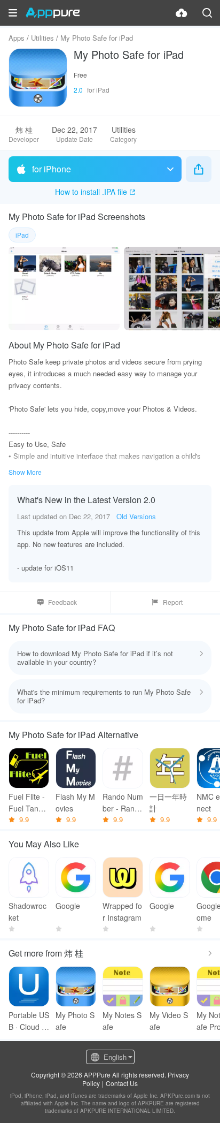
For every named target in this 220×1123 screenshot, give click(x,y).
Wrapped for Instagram (122, 911)
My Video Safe (169, 1021)
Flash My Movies (75, 802)
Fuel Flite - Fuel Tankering (29, 802)
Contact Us (122, 1083)
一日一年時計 (168, 802)
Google (68, 905)
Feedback (62, 601)
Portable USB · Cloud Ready (29, 1021)
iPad (22, 234)
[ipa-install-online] (181, 13)
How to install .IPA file (91, 191)
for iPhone (51, 169)
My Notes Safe (122, 1021)
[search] (207, 13)
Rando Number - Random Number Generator (123, 802)
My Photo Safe (75, 1021)
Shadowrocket (27, 911)
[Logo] (53, 12)
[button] (13, 13)
